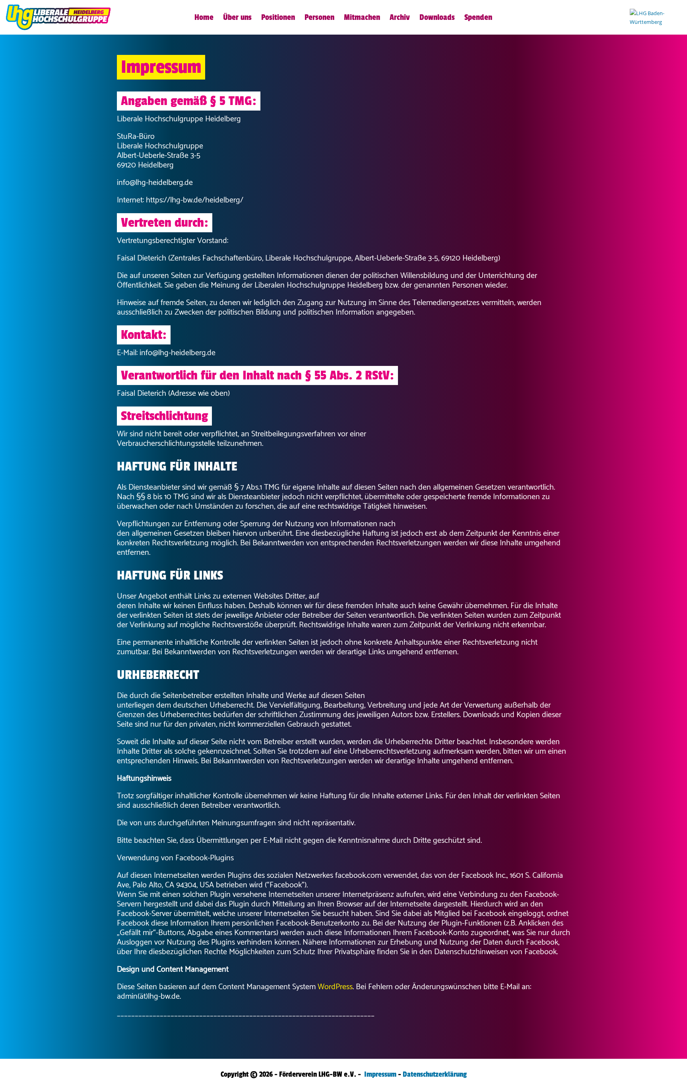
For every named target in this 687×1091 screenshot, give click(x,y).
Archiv (400, 17)
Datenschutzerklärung (435, 1074)
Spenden (478, 17)
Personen (319, 17)
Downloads (437, 17)
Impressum (380, 1074)
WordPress (335, 987)
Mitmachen (362, 17)
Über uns (237, 17)
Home (203, 17)
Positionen (278, 17)
